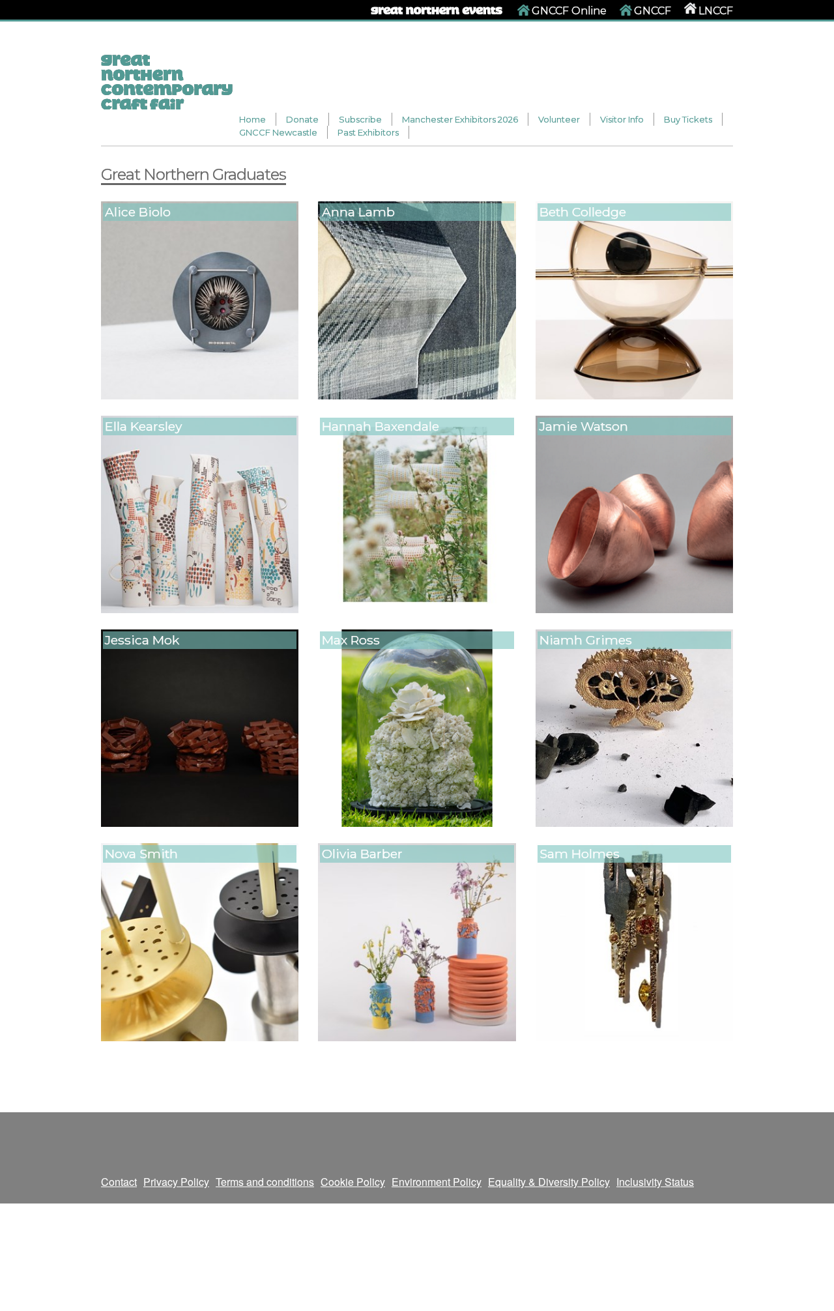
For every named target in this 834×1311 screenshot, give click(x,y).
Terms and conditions (265, 1181)
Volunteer (559, 119)
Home (252, 119)
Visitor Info (622, 119)
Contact (119, 1181)
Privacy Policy (176, 1181)
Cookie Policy (353, 1181)
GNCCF (652, 11)
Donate (302, 119)
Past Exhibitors (368, 132)
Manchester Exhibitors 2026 (460, 119)
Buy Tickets (688, 119)
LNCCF (715, 11)
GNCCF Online (569, 11)
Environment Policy (437, 1181)
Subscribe (360, 119)
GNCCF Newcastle (278, 132)
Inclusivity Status (655, 1181)
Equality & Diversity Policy (549, 1181)
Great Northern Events (437, 8)
